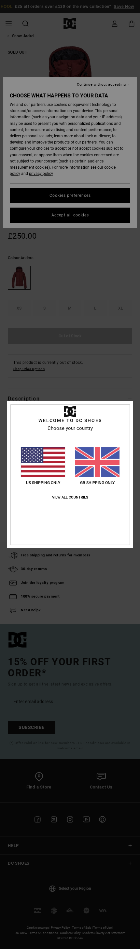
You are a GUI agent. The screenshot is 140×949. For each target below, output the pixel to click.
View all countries (70, 497)
